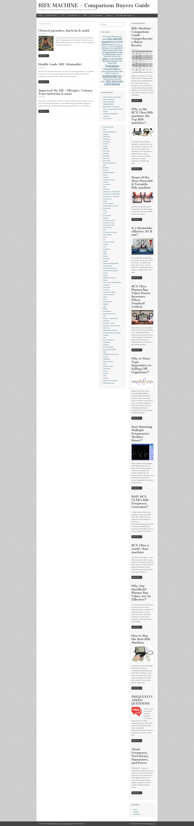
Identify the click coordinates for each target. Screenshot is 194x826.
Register (136, 812)
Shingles (116, 71)
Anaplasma (106, 139)
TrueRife (105, 79)
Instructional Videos (109, 292)
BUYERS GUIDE (51, 15)
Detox (115, 48)
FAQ (63, 15)
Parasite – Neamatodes (110, 318)
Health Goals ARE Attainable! (60, 64)
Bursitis (105, 170)
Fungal (105, 244)
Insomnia (118, 56)
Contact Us (109, 15)
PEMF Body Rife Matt (109, 61)
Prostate (106, 345)
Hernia (105, 273)
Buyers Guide (116, 42)
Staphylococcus (115, 73)
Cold (107, 46)
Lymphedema (107, 301)
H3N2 (105, 254)
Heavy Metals (107, 266)
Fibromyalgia (107, 235)
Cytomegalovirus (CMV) (108, 48)
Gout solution (107, 118)
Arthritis (105, 144)
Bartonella (106, 156)
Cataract (106, 182)
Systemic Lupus (108, 366)
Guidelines (106, 249)
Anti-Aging (106, 141)
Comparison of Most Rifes (111, 191)
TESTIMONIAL (73, 15)
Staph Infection (108, 361)
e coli (104, 213)
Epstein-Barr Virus (109, 225)
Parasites (118, 59)
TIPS (85, 15)
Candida (110, 44)
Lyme (104, 58)
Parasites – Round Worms (111, 325)
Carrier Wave (117, 44)
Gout (104, 246)
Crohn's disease (108, 203)
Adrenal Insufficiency (109, 132)
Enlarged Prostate (109, 223)
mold (109, 59)
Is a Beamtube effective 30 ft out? (141, 231)
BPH (104, 165)
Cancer (105, 44)
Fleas (105, 237)
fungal (120, 50)
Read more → (44, 55)
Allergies (105, 36)
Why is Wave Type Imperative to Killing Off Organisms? (141, 365)
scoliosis (106, 357)
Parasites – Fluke (108, 323)
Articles (109, 36)
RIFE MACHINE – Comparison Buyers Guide (94, 5)
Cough (105, 201)
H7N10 (103, 52)
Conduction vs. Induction (111, 196)
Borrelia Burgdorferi (109, 163)
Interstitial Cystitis (108, 294)
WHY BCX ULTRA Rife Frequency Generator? (140, 502)
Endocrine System (109, 220)
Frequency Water (108, 242)
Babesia (114, 36)
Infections (106, 285)
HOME (40, 15)
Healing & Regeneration (110, 263)
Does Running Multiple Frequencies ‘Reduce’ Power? (141, 433)
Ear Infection (107, 215)
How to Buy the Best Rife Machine (140, 639)
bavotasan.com (151, 823)
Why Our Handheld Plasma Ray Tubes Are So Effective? (141, 592)
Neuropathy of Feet (109, 313)
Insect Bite (106, 287)
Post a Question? (97, 15)
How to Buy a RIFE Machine (112, 282)
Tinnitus (105, 373)
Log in (135, 809)
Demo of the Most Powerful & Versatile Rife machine (142, 182)
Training (105, 378)
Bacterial (104, 39)
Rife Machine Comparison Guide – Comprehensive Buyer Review (113, 109)
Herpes (113, 56)
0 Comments (41, 33)
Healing (105, 261)
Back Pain (119, 36)
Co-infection (107, 184)
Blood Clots (106, 160)
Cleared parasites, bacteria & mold (63, 30)
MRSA (105, 309)
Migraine (106, 304)
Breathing (106, 167)
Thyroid (105, 371)
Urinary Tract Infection (110, 380)
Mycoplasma (107, 311)
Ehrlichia (106, 218)
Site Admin (136, 814)
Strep (105, 364)
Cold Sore (106, 189)
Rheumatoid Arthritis (109, 349)
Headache (106, 258)
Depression (106, 208)
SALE (105, 352)
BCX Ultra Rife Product (124, 15)
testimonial (109, 76)
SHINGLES (106, 359)
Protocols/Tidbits (110, 69)
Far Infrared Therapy (110, 232)
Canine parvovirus (109, 180)
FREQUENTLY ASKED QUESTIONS (142, 700)
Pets (115, 63)
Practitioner (112, 65)
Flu (118, 50)
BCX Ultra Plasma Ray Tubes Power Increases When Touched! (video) (140, 297)
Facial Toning (110, 50)
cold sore (111, 46)
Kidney (105, 297)
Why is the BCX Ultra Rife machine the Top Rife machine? (142, 116)
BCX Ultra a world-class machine (140, 549)
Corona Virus (107, 199)
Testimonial (106, 368)
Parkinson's (107, 328)
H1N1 (105, 251)
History (105, 280)
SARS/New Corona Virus (111, 354)
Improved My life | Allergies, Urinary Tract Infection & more (65, 92)
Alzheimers (106, 136)
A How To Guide (108, 127)
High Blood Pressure (109, 278)
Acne (104, 129)
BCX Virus (106, 158)
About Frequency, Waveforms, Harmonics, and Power (140, 756)
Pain (112, 59)
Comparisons (118, 46)
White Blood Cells (108, 383)
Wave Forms (111, 79)
